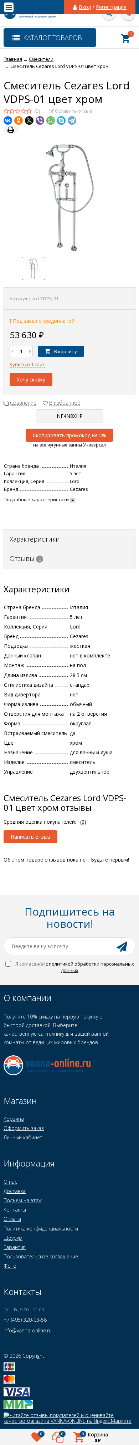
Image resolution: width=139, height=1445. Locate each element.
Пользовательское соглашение (41, 1256)
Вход (85, 7)
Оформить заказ (24, 1128)
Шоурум (13, 1237)
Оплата (12, 1218)
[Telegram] (72, 120)
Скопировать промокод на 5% (69, 435)
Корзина (14, 1118)
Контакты (15, 1209)
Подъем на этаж (23, 1200)
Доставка (15, 1191)
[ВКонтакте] (8, 120)
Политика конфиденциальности (41, 1228)
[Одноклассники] (18, 120)
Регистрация (111, 7)
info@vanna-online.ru (28, 1330)
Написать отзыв (30, 836)
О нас (10, 1181)
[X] (29, 120)
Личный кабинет (23, 1137)
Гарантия (15, 1247)
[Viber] (40, 120)
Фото (10, 1265)
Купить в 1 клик (27, 364)
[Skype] (61, 120)
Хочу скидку (31, 379)
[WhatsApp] (50, 120)
